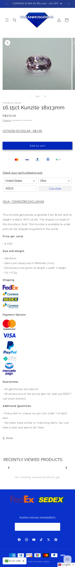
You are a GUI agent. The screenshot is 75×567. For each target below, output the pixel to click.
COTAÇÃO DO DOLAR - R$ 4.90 (22, 131)
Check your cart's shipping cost (22, 172)
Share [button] (9, 438)
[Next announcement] (68, 4)
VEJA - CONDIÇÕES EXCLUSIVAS (23, 201)
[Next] (66, 467)
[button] (7, 20)
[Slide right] (45, 96)
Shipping (7, 120)
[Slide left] (30, 96)
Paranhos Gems (42, 561)
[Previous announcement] (6, 4)
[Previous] (8, 467)
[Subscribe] (56, 527)
